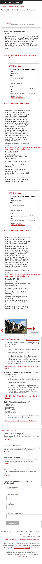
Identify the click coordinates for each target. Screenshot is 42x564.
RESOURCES (18, 534)
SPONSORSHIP (7, 534)
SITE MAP (29, 534)
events (9, 23)
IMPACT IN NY (35, 532)
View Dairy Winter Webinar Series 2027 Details (21, 421)
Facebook (7, 451)
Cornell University (21, 556)
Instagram (7, 439)
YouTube (7, 475)
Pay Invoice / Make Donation (32, 536)
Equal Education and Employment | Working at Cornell (22, 539)
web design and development (15, 554)
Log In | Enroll (13, 2)
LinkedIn (7, 463)
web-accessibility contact (22, 548)
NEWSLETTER (6, 532)
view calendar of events (32, 340)
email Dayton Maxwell (18, 98)
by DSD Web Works (31, 554)
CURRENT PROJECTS (20, 532)
